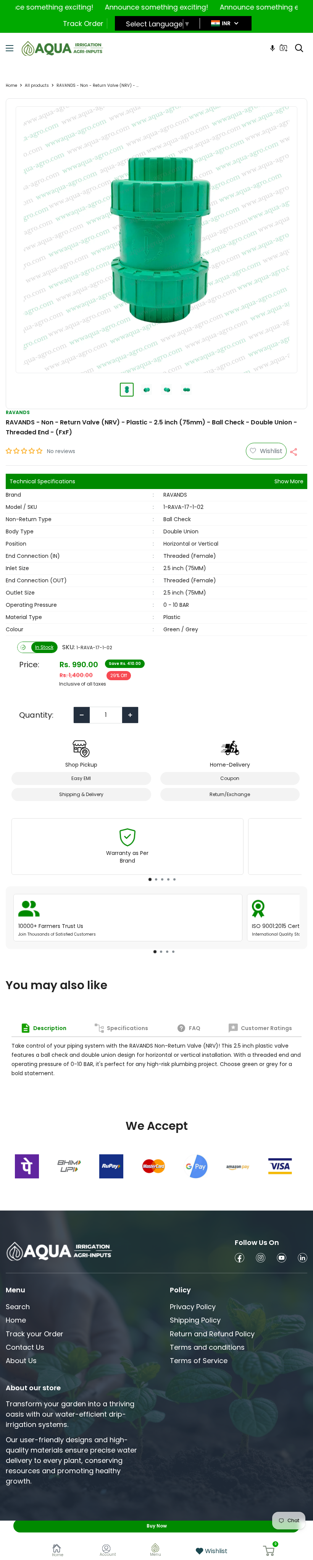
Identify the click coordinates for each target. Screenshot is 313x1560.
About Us (21, 1360)
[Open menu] (9, 48)
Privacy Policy (193, 1306)
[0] (269, 1551)
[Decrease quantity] (82, 715)
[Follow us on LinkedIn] (302, 1259)
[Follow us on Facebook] (239, 1259)
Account (108, 1554)
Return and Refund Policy (212, 1334)
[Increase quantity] (130, 715)
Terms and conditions (207, 1347)
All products (37, 85)
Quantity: (36, 715)
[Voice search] (272, 48)
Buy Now (157, 1526)
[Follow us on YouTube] (281, 1259)
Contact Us (25, 1347)
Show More (288, 481)
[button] (25, 451)
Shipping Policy (195, 1320)
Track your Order (34, 1334)
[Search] (299, 48)
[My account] (108, 1550)
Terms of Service (198, 1360)
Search (18, 1306)
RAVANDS (18, 412)
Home (11, 85)
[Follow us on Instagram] (260, 1259)
